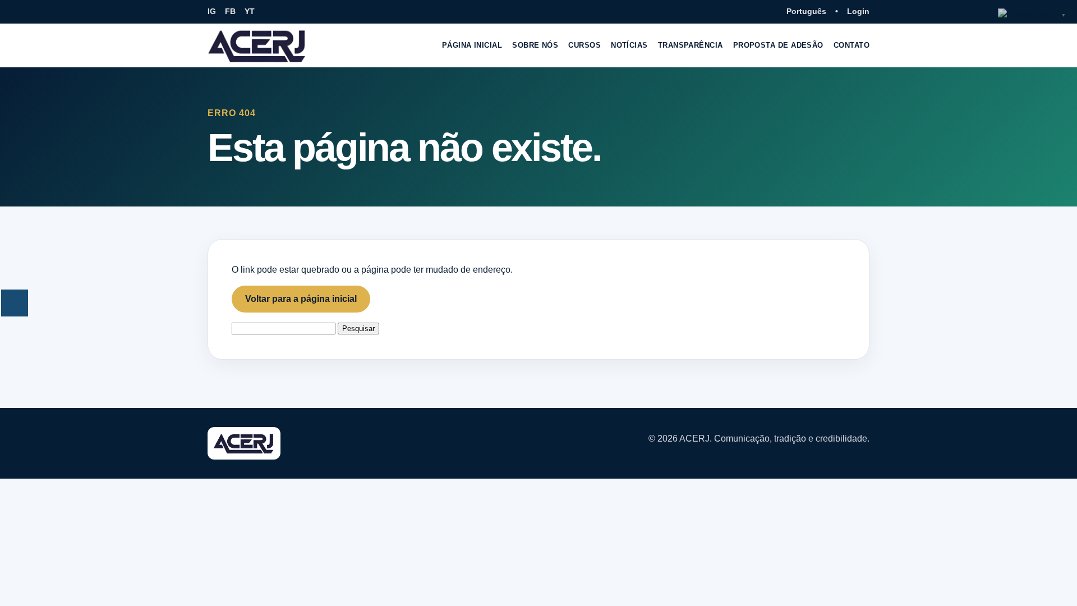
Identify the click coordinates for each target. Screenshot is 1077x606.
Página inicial (472, 45)
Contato (851, 45)
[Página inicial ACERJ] (257, 45)
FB (230, 11)
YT (250, 11)
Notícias (629, 45)
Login (858, 11)
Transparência (690, 45)
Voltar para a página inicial (301, 299)
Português (806, 11)
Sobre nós (535, 45)
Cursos (584, 45)
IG (212, 11)
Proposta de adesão (778, 45)
